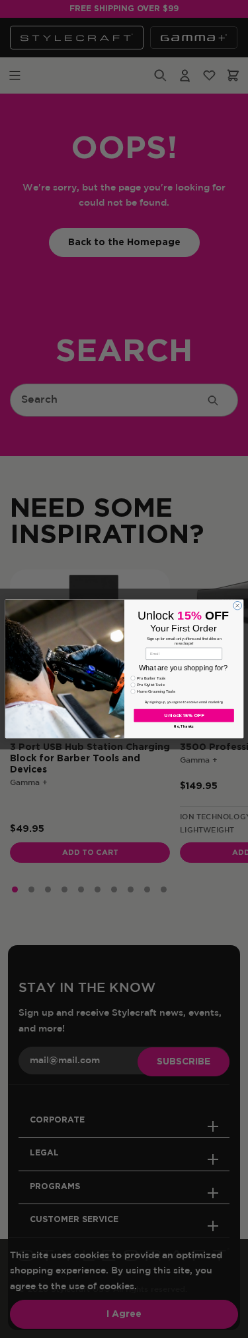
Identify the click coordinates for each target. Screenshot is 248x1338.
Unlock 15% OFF (183, 716)
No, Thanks (184, 727)
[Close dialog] (237, 606)
